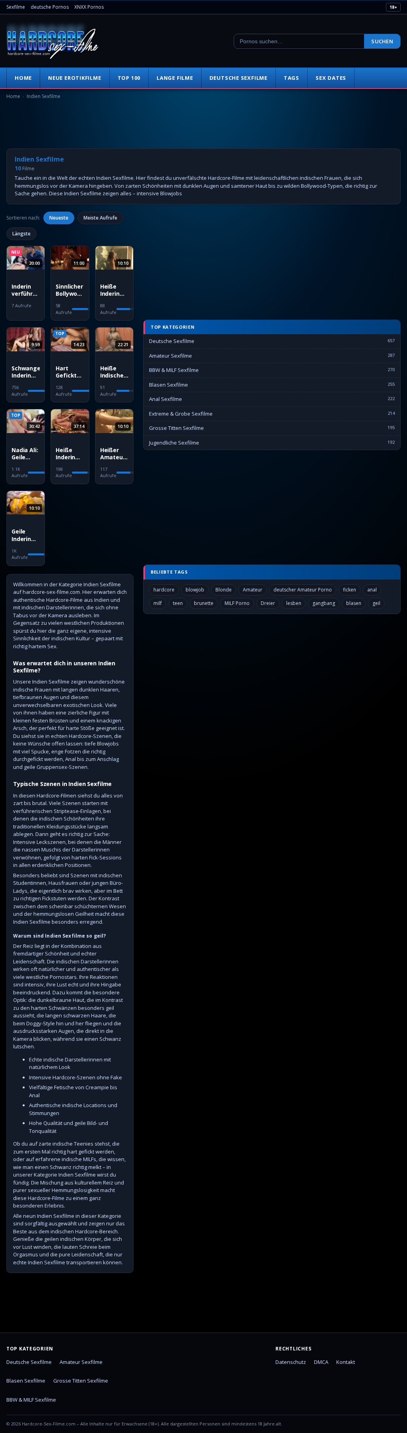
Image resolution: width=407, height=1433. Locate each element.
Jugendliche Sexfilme (174, 442)
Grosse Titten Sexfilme (176, 427)
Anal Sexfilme (165, 399)
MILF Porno (237, 603)
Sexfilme (15, 7)
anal (372, 589)
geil (376, 603)
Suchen (382, 41)
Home (23, 77)
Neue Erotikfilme (74, 77)
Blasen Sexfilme (168, 384)
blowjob (195, 589)
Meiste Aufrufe (100, 217)
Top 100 (129, 77)
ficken (349, 589)
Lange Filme (175, 77)
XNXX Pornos (89, 7)
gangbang (323, 603)
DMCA (321, 1362)
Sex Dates (331, 77)
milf (157, 603)
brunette (203, 603)
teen (178, 603)
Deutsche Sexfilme (238, 77)
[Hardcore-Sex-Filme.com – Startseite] (52, 41)
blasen (353, 603)
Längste (21, 233)
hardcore (163, 589)
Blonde (223, 589)
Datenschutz (290, 1362)
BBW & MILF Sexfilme (174, 370)
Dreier (268, 603)
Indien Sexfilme (43, 96)
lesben (293, 603)
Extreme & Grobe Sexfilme (181, 413)
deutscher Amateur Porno (302, 589)
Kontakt (345, 1362)
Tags (291, 77)
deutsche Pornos (50, 7)
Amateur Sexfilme (170, 355)
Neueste (58, 217)
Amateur (252, 589)
